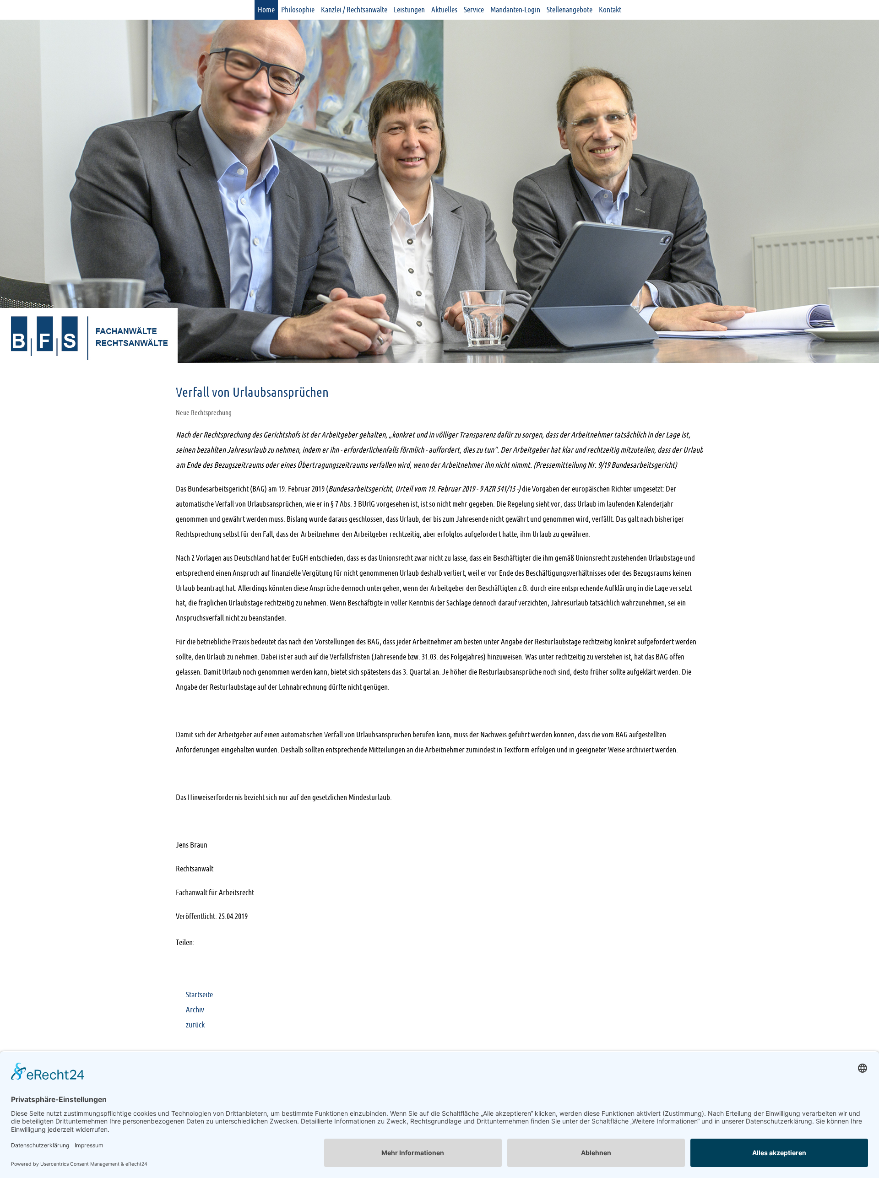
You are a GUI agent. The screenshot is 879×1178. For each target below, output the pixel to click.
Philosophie (298, 10)
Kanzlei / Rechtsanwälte (354, 10)
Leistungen (409, 10)
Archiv (195, 1010)
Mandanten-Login (515, 10)
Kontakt (610, 10)
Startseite (199, 994)
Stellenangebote (569, 10)
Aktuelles (444, 10)
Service (474, 10)
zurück (195, 1025)
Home (266, 10)
